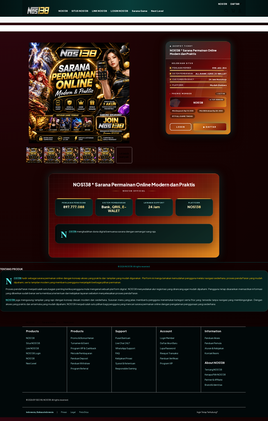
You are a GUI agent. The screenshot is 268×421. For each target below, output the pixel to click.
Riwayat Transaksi (169, 353)
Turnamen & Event (80, 343)
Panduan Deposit (79, 358)
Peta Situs (84, 412)
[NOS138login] (38, 10)
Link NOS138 (32, 348)
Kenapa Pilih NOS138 (215, 374)
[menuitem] (63, 11)
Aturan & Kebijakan (214, 348)
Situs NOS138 (33, 343)
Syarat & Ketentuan (125, 363)
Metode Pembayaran (81, 353)
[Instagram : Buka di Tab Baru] (234, 412)
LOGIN (180, 127)
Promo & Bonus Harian (82, 338)
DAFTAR (211, 127)
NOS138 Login (33, 353)
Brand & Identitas (213, 384)
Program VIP (166, 363)
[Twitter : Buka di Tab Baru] (228, 412)
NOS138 (72, 231)
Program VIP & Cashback (83, 348)
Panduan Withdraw (80, 363)
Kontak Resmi (212, 353)
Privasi (64, 412)
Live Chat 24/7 (122, 343)
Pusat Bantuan (122, 338)
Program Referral (79, 368)
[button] (233, 10)
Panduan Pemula (213, 343)
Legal (73, 412)
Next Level (31, 363)
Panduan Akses (212, 338)
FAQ (117, 353)
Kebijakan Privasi (123, 358)
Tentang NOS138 (213, 369)
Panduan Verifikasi (169, 358)
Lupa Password (167, 348)
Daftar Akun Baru (168, 343)
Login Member (167, 338)
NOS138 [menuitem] (222, 3)
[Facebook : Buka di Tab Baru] (222, 412)
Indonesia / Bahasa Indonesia (39, 412)
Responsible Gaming (125, 368)
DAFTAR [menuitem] (234, 3)
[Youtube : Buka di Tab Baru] (240, 412)
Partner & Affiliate (213, 379)
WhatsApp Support (125, 348)
